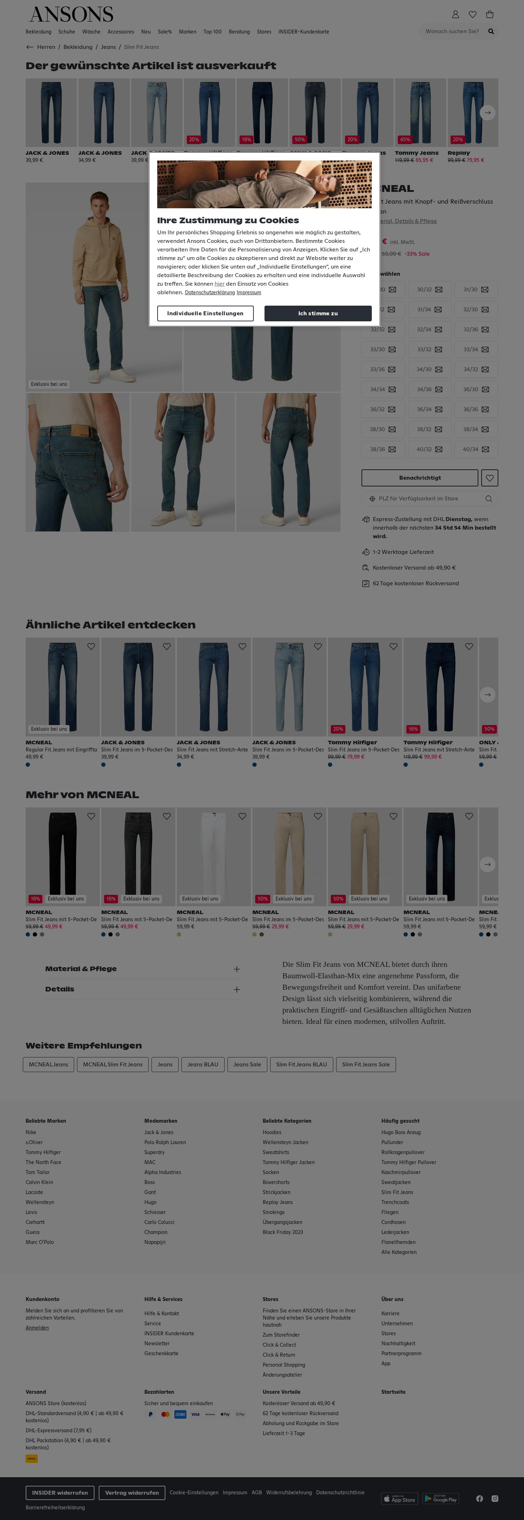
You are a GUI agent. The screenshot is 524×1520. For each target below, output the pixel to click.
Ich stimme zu (318, 313)
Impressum (249, 292)
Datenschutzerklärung (210, 292)
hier (220, 284)
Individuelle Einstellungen (205, 313)
